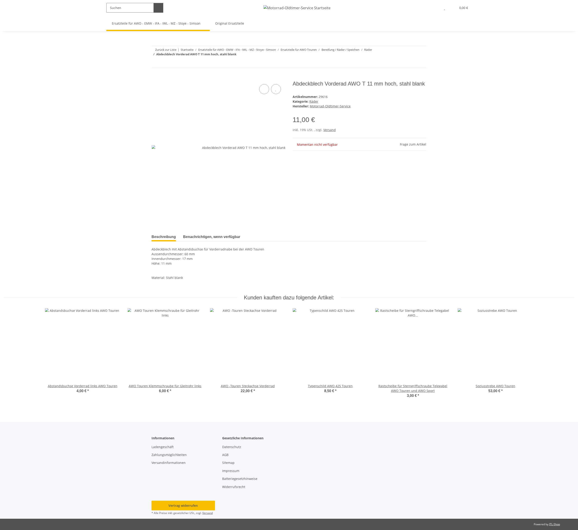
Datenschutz (231, 447)
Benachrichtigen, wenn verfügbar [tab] (211, 237)
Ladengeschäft (162, 447)
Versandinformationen (168, 463)
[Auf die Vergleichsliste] (264, 89)
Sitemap (228, 463)
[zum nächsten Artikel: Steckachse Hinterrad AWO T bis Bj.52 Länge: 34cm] (422, 63)
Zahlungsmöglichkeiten (169, 455)
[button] (435, 8)
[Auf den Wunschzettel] (276, 89)
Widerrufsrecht (233, 487)
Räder (313, 101)
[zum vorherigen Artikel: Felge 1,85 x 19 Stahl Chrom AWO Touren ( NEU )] (412, 63)
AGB (225, 455)
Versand (329, 130)
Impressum (230, 471)
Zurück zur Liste (165, 50)
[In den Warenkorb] (155, 78)
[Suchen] (158, 8)
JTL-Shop (554, 524)
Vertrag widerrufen (183, 505)
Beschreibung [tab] (163, 237)
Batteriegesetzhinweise (239, 479)
